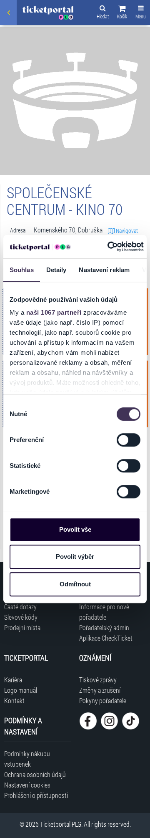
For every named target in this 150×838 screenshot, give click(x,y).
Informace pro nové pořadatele (104, 611)
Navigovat (126, 231)
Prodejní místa (22, 627)
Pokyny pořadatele (102, 700)
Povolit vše (75, 529)
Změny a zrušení (99, 690)
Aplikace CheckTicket (105, 638)
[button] (122, 13)
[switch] (128, 440)
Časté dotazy (20, 606)
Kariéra (13, 679)
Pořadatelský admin (104, 627)
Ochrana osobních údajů (35, 774)
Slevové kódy (21, 617)
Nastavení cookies (27, 784)
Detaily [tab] (56, 269)
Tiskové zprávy (98, 679)
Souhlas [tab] (22, 269)
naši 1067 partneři (54, 312)
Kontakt (14, 700)
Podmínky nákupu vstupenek (27, 758)
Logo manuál (20, 690)
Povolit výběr (75, 556)
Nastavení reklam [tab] (104, 269)
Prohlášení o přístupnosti (36, 795)
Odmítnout (75, 584)
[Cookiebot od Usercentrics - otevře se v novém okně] (109, 246)
